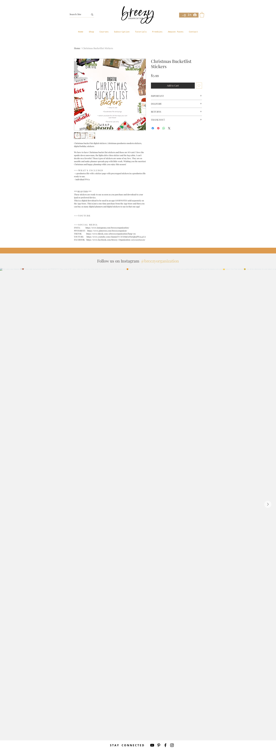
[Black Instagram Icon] (172, 745)
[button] (202, 14)
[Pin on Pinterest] (158, 128)
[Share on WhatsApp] (163, 128)
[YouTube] (152, 745)
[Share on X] (169, 128)
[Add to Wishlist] (199, 86)
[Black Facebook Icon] (165, 745)
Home (77, 48)
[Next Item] (267, 504)
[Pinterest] (158, 745)
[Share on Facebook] (153, 128)
